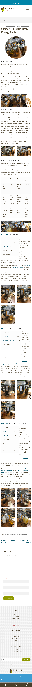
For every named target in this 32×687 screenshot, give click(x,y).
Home (5, 18)
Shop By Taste (16, 614)
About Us (16, 633)
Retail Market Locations (16, 636)
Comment (6, 559)
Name (5, 578)
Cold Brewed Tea (14, 534)
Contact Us (16, 653)
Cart (24, 684)
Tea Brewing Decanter (8, 340)
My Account (5, 685)
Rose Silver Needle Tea (18, 267)
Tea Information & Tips (16, 651)
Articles (9, 18)
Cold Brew (6, 534)
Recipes (13, 532)
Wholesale (16, 625)
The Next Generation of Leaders (8, 541)
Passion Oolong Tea (14, 363)
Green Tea (5, 423)
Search (16, 685)
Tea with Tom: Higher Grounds (25, 541)
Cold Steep (21, 534)
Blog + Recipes (16, 638)
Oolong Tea (5, 328)
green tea (25, 458)
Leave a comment (25, 26)
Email (5, 585)
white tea (27, 265)
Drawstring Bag (7, 246)
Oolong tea (24, 361)
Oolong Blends (5, 356)
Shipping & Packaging (16, 640)
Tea (9, 536)
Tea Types (16, 616)
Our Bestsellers (16, 618)
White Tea (5, 235)
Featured (16, 620)
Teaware (16, 623)
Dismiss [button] (3, 679)
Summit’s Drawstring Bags (8, 269)
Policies (16, 649)
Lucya (18, 26)
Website (5, 591)
